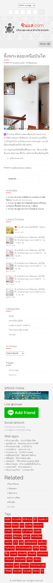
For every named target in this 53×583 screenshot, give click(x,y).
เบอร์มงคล (42, 554)
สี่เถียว (43, 548)
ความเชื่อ (17, 519)
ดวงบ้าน (17, 531)
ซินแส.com (32, 25)
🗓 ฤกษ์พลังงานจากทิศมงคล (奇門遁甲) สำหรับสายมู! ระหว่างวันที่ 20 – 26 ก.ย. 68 (30, 253)
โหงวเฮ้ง (12, 334)
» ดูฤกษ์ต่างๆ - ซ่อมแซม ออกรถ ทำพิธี (21, 443)
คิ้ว (35, 519)
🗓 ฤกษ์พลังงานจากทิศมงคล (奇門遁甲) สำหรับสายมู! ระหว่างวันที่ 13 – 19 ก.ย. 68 (30, 266)
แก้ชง (29, 559)
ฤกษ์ (21, 542)
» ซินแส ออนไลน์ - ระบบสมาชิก (19, 470)
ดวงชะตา (38, 525)
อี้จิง (7, 554)
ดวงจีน (29, 525)
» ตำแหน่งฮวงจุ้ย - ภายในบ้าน (18, 446)
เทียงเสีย (22, 554)
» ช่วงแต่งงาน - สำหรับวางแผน (18, 452)
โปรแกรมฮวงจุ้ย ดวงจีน (18, 330)
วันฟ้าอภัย (9, 548)
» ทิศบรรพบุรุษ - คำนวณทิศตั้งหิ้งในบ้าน (22, 464)
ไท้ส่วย (36, 571)
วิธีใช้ (35, 548)
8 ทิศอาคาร (12, 493)
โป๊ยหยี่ (8, 571)
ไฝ (42, 571)
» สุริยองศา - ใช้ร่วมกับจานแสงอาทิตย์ (21, 461)
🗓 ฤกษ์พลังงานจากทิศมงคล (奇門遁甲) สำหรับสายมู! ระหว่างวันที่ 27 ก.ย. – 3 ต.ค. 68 (30, 240)
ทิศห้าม (26, 536)
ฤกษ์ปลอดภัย (31, 542)
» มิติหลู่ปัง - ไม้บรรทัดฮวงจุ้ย (17, 458)
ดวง (22, 525)
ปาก (15, 542)
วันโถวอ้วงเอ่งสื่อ (23, 548)
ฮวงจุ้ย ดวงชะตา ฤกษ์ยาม (21, 168)
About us (12, 375)
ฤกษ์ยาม (42, 542)
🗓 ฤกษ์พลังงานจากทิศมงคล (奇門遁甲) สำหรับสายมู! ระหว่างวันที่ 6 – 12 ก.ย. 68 (29, 279)
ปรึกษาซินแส (13, 484)
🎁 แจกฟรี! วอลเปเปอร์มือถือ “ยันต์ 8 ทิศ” (29, 229)
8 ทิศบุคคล (12, 488)
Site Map (11, 507)
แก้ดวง (37, 559)
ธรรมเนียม (37, 536)
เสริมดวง (9, 559)
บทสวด (8, 542)
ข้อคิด (11, 316)
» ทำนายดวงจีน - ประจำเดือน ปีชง (20, 440)
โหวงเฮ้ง (27, 571)
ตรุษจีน (37, 531)
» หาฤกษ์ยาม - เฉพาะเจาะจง (17, 449)
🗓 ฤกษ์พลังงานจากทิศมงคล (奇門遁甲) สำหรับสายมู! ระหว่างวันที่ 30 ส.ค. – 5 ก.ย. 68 (30, 292)
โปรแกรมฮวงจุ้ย (37, 565)
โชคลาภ (24, 565)
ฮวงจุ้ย (13, 554)
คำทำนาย (27, 519)
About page (14, 370)
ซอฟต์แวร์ (43, 519)
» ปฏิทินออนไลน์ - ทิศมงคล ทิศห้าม (20, 455)
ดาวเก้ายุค (27, 531)
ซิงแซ (7, 525)
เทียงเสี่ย (32, 554)
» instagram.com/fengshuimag (17, 430)
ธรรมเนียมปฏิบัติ (16, 321)
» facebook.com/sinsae (14, 427)
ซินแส (15, 525)
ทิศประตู (17, 536)
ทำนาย (8, 536)
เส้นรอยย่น (20, 559)
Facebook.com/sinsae (22, 200)
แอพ (16, 565)
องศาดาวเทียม (13, 498)
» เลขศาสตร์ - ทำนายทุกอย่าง (18, 467)
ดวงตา (8, 531)
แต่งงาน (9, 565)
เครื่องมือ (11, 502)
